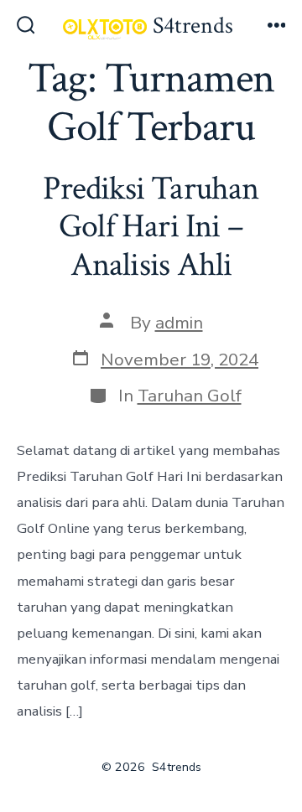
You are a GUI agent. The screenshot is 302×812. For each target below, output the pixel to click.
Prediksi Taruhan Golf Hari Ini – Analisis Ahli (150, 227)
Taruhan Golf (190, 395)
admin (179, 322)
